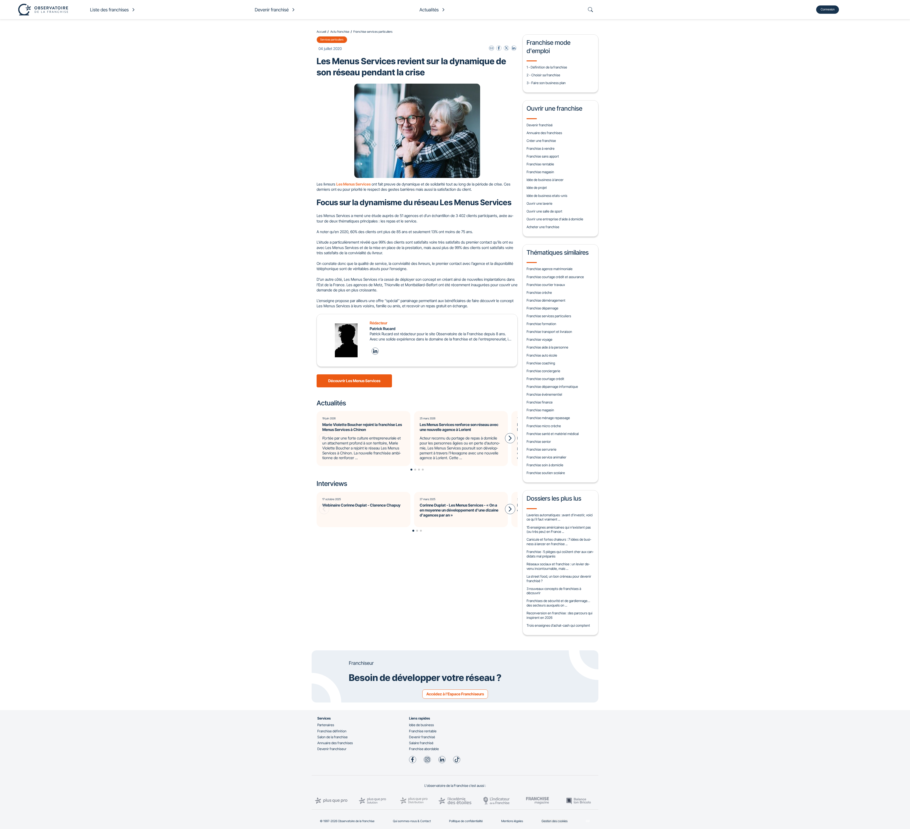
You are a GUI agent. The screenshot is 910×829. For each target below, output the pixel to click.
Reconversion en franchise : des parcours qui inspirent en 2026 (559, 615)
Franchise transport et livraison (549, 332)
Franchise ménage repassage (548, 418)
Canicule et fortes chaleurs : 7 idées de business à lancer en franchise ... (559, 541)
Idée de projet (537, 188)
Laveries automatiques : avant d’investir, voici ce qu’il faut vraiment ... (560, 517)
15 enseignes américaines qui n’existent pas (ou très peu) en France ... (559, 529)
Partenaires (325, 725)
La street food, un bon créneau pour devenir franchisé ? (559, 578)
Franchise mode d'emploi (548, 46)
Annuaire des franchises (544, 133)
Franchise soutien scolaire (546, 473)
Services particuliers (331, 39)
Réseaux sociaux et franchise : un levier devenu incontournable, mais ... (558, 566)
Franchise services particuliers (372, 31)
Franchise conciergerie (543, 371)
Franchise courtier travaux (546, 285)
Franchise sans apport (543, 156)
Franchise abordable (424, 749)
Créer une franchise (541, 141)
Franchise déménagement (546, 300)
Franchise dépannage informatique (552, 387)
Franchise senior (539, 441)
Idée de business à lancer (545, 180)
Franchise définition (331, 731)
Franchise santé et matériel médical (553, 434)
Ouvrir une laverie (539, 203)
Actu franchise (339, 31)
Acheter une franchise (543, 227)
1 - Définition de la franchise (547, 67)
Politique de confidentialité (466, 821)
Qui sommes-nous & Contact (412, 821)
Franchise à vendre (541, 148)
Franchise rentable (540, 164)
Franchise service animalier (546, 457)
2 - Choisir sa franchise (543, 75)
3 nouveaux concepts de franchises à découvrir (554, 591)
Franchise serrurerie (541, 449)
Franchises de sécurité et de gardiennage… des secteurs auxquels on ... (558, 603)
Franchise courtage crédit (545, 379)
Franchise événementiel (544, 394)
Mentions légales (512, 821)
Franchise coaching (541, 363)
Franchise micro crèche (544, 426)
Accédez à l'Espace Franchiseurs (455, 694)
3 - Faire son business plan (546, 83)
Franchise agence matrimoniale (550, 269)
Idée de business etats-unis (547, 196)
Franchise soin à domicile (545, 465)
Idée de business (421, 725)
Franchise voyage (539, 339)
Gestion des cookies (554, 821)
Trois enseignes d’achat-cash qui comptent (558, 625)
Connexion (828, 9)
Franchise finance (540, 402)
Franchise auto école (542, 355)
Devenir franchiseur (331, 749)
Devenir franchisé (540, 125)
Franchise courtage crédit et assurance (555, 277)
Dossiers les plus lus (554, 498)
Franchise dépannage (542, 308)
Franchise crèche (539, 292)
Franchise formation (541, 324)
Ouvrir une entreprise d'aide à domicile (555, 219)
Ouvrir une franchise (554, 108)
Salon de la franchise (332, 737)
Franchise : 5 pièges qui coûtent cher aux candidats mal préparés (560, 554)
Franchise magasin (540, 172)
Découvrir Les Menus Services (354, 380)
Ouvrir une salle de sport (544, 211)
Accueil (321, 31)
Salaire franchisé (421, 743)
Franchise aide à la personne (547, 347)
